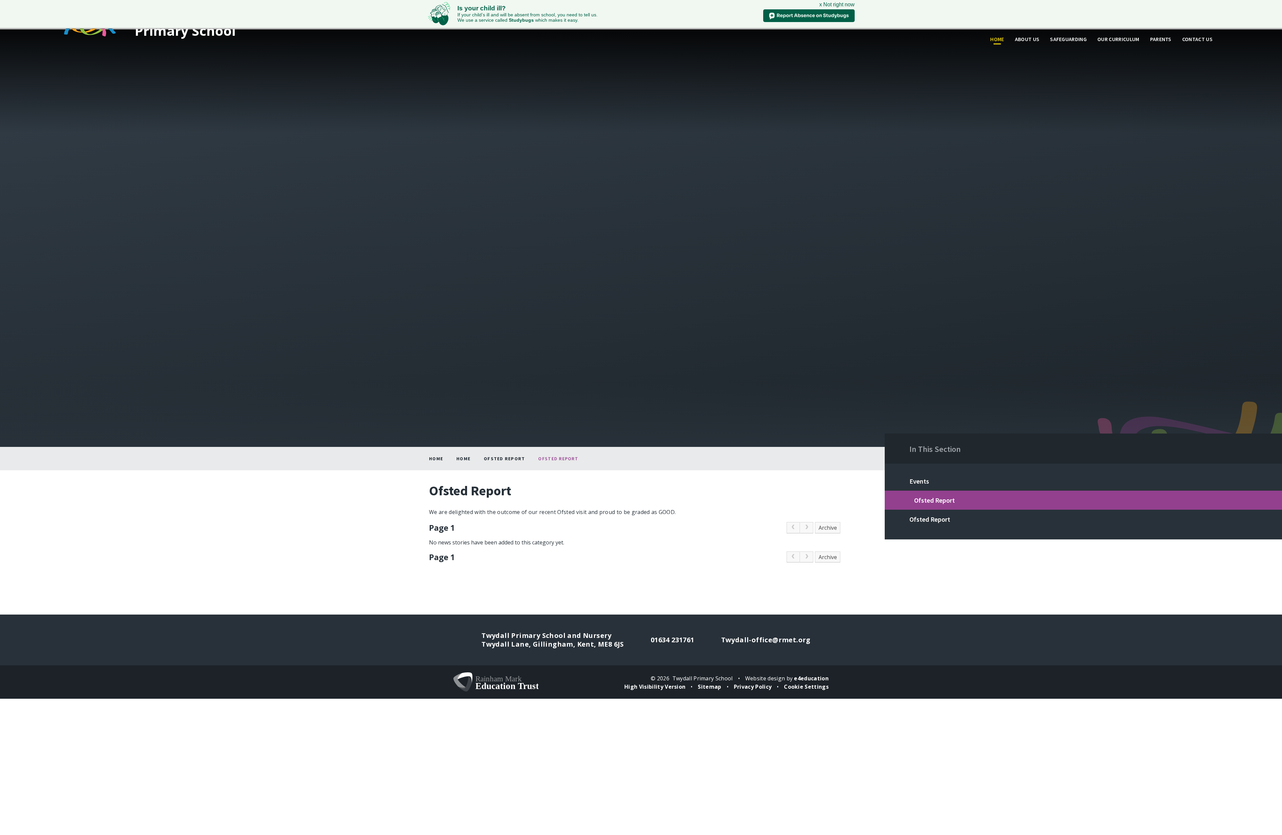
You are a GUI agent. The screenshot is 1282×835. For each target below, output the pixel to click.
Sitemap (709, 686)
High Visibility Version (654, 686)
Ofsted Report (504, 459)
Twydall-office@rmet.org (766, 639)
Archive (828, 527)
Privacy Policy (753, 686)
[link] (793, 527)
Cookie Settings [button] (806, 686)
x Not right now (837, 4)
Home (436, 459)
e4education (811, 678)
